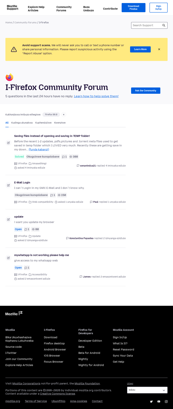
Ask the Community (145, 90)
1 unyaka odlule (117, 202)
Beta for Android (89, 353)
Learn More (140, 49)
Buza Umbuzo (88, 8)
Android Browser (55, 349)
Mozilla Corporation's (26, 383)
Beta (81, 346)
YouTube (158, 401)
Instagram (166, 401)
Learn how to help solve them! (96, 96)
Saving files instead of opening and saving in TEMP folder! (52, 136)
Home (8, 22)
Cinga (164, 25)
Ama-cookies (78, 401)
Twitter (151, 401)
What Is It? (120, 343)
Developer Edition (90, 340)
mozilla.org (12, 401)
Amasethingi (39, 163)
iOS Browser (52, 355)
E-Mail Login (22, 182)
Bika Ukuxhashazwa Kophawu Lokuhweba (19, 339)
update (18, 216)
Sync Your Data (123, 355)
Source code (13, 346)
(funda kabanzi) (39, 149)
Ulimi (130, 383)
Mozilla (13, 314)
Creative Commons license (57, 393)
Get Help (118, 361)
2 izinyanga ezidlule (114, 238)
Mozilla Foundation (87, 383)
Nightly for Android (91, 365)
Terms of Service (36, 401)
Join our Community (18, 359)
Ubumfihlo (58, 401)
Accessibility (39, 274)
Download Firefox (133, 8)
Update (36, 236)
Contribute (110, 8)
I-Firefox (22, 163)
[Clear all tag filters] (63, 114)
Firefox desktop (54, 343)
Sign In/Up (158, 8)
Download (50, 337)
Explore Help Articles (36, 8)
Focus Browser (53, 361)
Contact (97, 401)
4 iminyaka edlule (116, 165)
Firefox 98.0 (51, 114)
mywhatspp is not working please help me (41, 255)
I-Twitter (11, 353)
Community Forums (64, 8)
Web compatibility (42, 202)
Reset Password (123, 349)
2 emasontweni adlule (113, 276)
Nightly (83, 359)
